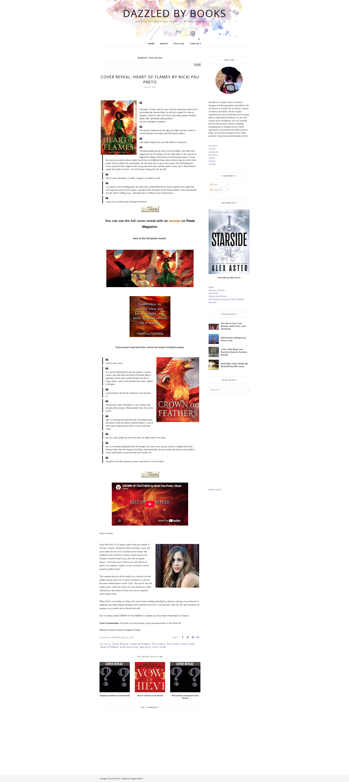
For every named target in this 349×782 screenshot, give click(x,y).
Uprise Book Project (218, 296)
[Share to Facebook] (182, 637)
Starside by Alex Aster (229, 277)
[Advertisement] (229, 440)
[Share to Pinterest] (193, 637)
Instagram (129, 630)
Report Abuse (215, 489)
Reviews (212, 302)
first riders (159, 643)
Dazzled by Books (174, 13)
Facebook (112, 630)
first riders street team (181, 643)
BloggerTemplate (136, 778)
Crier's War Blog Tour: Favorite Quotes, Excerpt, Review (234, 352)
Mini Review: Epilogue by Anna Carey (233, 339)
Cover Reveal (120, 643)
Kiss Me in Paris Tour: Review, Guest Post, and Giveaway (233, 326)
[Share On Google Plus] (198, 637)
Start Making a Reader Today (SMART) (226, 299)
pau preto (145, 646)
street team (159, 646)
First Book (213, 293)
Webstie (103, 630)
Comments (217, 189)
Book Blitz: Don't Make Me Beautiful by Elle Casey (234, 365)
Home (211, 287)
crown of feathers (140, 643)
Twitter (120, 630)
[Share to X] (188, 637)
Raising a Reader (217, 290)
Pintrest (137, 630)
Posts (214, 184)
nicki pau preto (129, 646)
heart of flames (109, 646)
